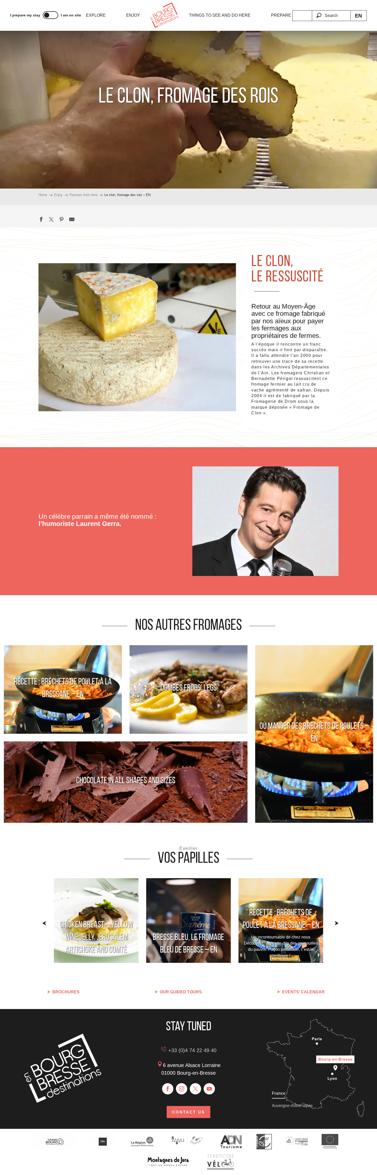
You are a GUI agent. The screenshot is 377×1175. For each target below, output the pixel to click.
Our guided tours (181, 992)
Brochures (66, 992)
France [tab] (278, 1093)
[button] (331, 13)
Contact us (188, 1112)
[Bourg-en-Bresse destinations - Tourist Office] (62, 1101)
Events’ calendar (303, 992)
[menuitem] (96, 15)
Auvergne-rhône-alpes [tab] (292, 1105)
